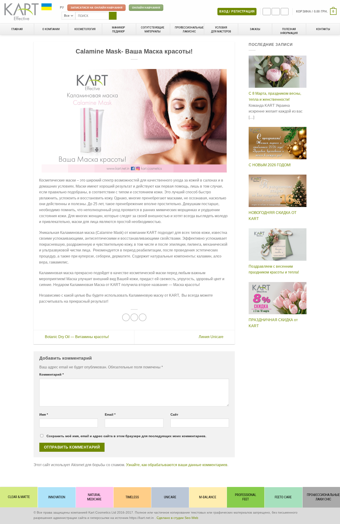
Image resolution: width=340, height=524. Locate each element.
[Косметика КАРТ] (28, 11)
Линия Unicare (211, 337)
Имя (43, 414)
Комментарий (51, 374)
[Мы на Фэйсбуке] (267, 12)
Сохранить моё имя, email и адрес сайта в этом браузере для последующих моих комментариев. (126, 436)
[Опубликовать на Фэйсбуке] (126, 317)
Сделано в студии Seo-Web (177, 518)
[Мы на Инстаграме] (276, 12)
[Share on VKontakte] (142, 317)
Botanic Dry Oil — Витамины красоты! (76, 337)
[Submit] (113, 16)
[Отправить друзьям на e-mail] (134, 317)
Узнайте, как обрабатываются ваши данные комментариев (176, 465)
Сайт (174, 414)
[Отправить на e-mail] (285, 12)
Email (110, 414)
